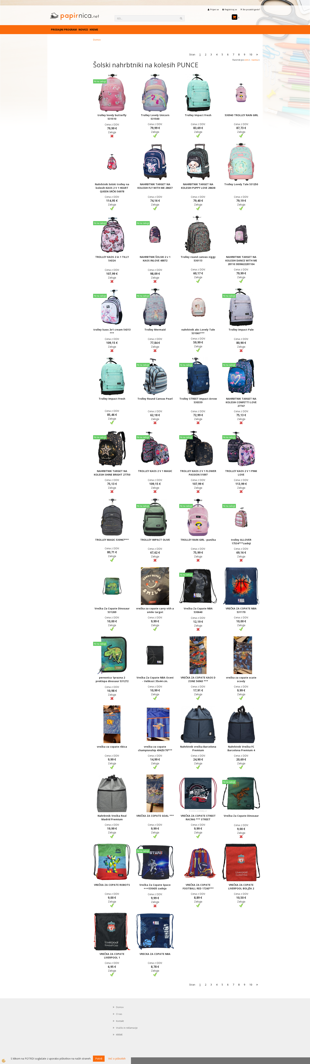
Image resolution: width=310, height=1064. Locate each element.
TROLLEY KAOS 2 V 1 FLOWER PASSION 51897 (198, 472)
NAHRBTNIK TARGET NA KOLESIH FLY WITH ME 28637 (155, 186)
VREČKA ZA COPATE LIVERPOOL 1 (112, 955)
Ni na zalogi (100, 81)
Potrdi (98, 1058)
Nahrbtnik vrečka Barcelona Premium (198, 748)
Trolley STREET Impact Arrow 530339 (198, 400)
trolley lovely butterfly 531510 (111, 116)
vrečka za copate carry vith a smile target (155, 610)
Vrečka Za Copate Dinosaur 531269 (112, 610)
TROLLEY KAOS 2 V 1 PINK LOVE (241, 472)
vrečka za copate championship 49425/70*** (155, 748)
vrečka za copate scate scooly (241, 679)
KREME (94, 29)
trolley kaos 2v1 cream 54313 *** (112, 331)
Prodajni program (64, 29)
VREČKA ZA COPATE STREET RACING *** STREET (198, 817)
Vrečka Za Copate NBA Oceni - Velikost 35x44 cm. (155, 679)
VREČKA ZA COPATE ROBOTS (112, 885)
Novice (83, 29)
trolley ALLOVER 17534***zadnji (241, 541)
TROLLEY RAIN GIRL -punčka (198, 539)
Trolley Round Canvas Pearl (155, 398)
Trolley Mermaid (155, 329)
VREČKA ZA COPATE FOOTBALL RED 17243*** (198, 886)
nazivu (255, 59)
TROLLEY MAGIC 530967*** (112, 539)
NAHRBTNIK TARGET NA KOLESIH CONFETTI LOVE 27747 (241, 402)
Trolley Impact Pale (241, 329)
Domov (97, 39)
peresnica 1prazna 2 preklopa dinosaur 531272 (112, 679)
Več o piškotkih (117, 1058)
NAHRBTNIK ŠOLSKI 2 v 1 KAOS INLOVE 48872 (155, 258)
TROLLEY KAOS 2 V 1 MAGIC (155, 471)
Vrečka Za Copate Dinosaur (241, 815)
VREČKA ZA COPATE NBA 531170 (241, 610)
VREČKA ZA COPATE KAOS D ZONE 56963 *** (198, 679)
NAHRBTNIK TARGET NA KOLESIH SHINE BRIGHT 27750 (112, 472)
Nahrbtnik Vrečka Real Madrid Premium (112, 817)
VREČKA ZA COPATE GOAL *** (155, 815)
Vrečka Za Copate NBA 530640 (198, 610)
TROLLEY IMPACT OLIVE (155, 539)
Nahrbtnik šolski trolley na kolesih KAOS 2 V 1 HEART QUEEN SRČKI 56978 (112, 188)
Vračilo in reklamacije (127, 1027)
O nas (119, 1014)
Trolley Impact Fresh (198, 115)
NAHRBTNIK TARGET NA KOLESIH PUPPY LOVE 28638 (198, 186)
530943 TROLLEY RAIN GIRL (241, 115)
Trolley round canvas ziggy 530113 (198, 258)
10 (250, 54)
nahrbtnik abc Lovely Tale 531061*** (198, 331)
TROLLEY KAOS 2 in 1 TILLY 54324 (112, 258)
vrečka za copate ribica (112, 746)
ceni (246, 59)
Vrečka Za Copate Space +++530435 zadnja (155, 886)
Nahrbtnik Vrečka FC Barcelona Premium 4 (241, 748)
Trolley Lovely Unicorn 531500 (155, 116)
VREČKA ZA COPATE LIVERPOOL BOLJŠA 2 (241, 886)
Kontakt (120, 1021)
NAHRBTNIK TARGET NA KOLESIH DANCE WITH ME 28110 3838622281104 (241, 260)
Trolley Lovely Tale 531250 (241, 184)
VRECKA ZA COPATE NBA (155, 954)
